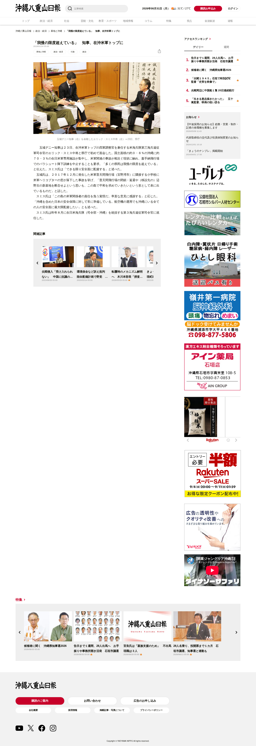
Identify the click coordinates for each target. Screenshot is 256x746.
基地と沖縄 (56, 31)
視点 (189, 20)
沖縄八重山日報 (23, 31)
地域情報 (128, 20)
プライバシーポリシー (151, 710)
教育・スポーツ (108, 20)
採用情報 (72, 710)
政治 (84, 52)
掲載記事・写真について (112, 710)
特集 (168, 20)
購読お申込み (208, 8)
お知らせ (191, 117)
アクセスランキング (196, 38)
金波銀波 (210, 20)
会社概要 (33, 710)
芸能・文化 (87, 20)
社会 (66, 20)
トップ (26, 20)
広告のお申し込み (145, 700)
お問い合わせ (92, 700)
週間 (226, 46)
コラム (148, 20)
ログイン (233, 8)
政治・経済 (46, 20)
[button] (37, 263)
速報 (230, 20)
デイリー (198, 46)
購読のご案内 (39, 700)
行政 (73, 52)
